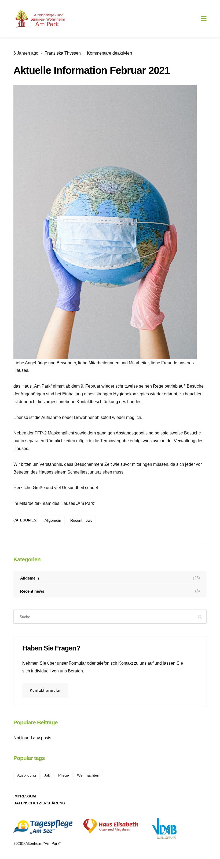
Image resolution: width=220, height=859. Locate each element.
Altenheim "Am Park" (43, 843)
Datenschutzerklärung (39, 803)
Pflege (63, 775)
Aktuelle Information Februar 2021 (91, 70)
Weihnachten (88, 775)
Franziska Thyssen (63, 53)
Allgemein (53, 520)
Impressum (24, 796)
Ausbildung (26, 775)
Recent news (81, 520)
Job (47, 775)
